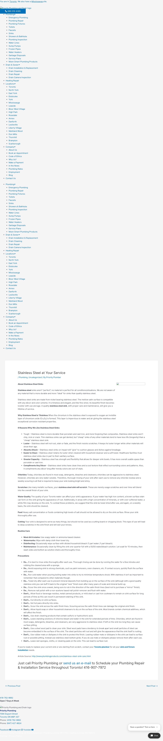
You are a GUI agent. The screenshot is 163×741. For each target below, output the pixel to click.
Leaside (12, 106)
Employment (14, 172)
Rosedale (13, 115)
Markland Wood (16, 131)
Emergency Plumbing (18, 17)
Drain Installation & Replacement (23, 68)
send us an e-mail (77, 663)
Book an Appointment (18, 153)
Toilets (12, 27)
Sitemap (3, 736)
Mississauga (14, 102)
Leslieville (13, 124)
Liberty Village (15, 128)
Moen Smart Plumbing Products (23, 61)
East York (13, 93)
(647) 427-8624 (14, 723)
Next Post (152, 686)
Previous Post (12, 686)
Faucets (12, 30)
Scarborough (14, 143)
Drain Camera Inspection (20, 77)
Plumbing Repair (16, 20)
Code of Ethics (15, 156)
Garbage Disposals (17, 55)
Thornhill (13, 137)
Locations (10, 84)
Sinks (11, 33)
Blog (11, 175)
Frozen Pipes (15, 49)
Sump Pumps (15, 46)
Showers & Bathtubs (18, 36)
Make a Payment (16, 162)
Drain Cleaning (15, 71)
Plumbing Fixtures (17, 24)
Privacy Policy (15, 736)
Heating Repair (12, 80)
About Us (13, 150)
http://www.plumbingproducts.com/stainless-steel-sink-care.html (61, 656)
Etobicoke (13, 96)
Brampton (13, 140)
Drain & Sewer (12, 65)
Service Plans (15, 58)
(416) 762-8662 (14, 720)
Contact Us (11, 178)
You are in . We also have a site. (23, 1)
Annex (11, 118)
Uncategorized (35, 377)
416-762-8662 (6, 698)
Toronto (12, 87)
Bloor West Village (17, 109)
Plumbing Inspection (18, 39)
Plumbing (10, 14)
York (11, 99)
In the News (14, 165)
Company (10, 147)
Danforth (13, 121)
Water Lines (14, 43)
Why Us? (13, 159)
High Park (13, 112)
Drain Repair (14, 74)
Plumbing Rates (16, 169)
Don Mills (13, 134)
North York (13, 90)
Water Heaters (15, 52)
